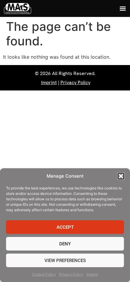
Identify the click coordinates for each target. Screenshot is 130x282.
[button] (121, 176)
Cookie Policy (44, 274)
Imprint (92, 274)
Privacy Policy (71, 274)
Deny (65, 244)
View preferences (65, 260)
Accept (65, 227)
